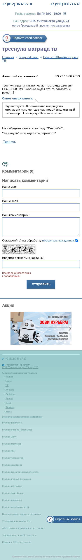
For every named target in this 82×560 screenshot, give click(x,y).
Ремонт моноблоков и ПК (15, 507)
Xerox (8, 411)
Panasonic (10, 394)
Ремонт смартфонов (12, 493)
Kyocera (9, 389)
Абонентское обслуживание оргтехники (23, 528)
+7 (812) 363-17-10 (17, 4)
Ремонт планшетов (12, 500)
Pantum (9, 398)
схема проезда (60, 25)
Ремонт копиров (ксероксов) (17, 429)
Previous (12, 328)
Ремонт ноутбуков (11, 485)
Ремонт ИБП (8, 450)
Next (69, 328)
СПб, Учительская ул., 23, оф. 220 (20, 367)
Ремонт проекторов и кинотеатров (20, 471)
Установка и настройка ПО (16, 521)
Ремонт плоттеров (11, 443)
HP (7, 385)
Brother (9, 376)
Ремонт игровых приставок (16, 478)
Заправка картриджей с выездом (19, 535)
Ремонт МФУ (9, 436)
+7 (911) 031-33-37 (65, 4)
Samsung (10, 407)
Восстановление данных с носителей (21, 514)
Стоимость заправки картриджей (19, 372)
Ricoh (8, 403)
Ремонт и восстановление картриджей (22, 416)
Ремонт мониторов (12, 464)
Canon (8, 381)
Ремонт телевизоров (12, 457)
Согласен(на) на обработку (38, 240)
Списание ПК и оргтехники (16, 542)
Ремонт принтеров (12, 422)
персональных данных (58, 240)
